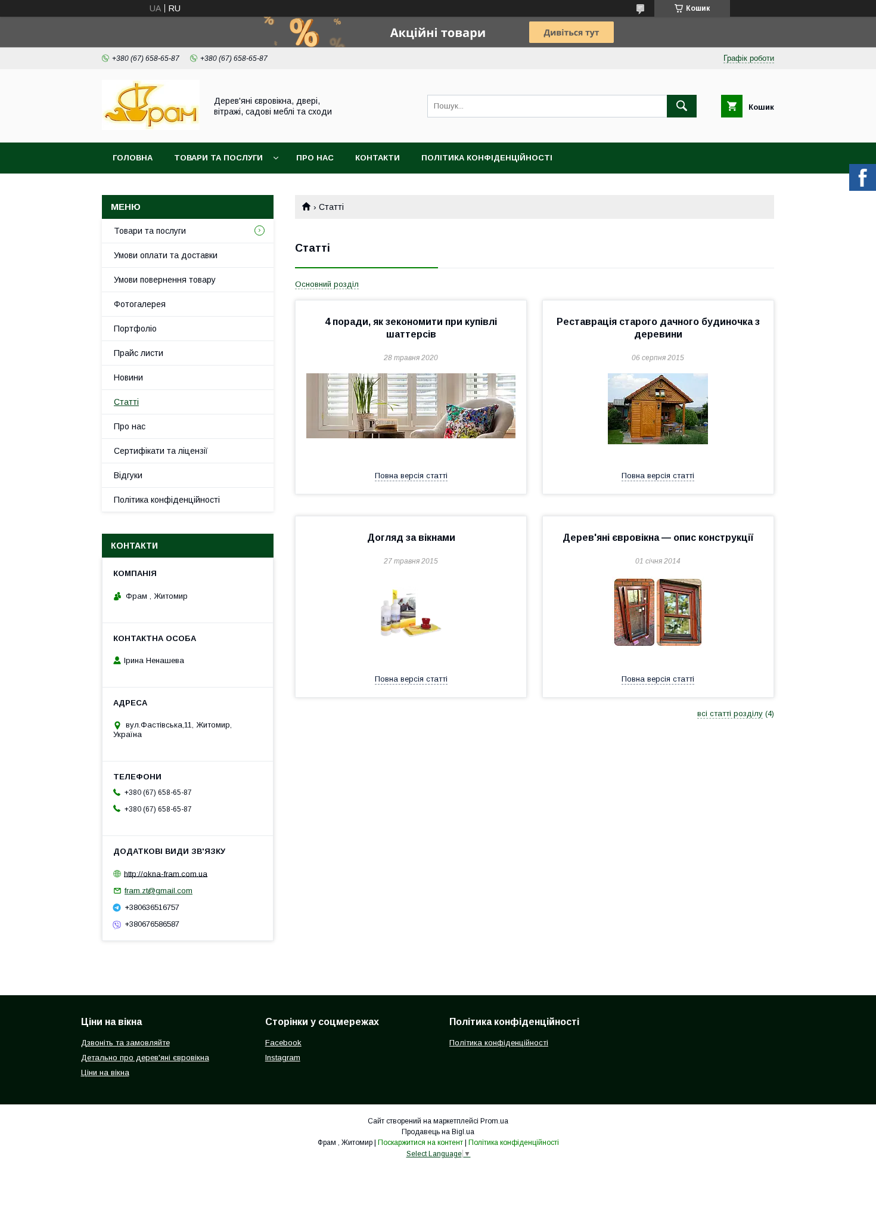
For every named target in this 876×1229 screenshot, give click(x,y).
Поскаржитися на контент (420, 1142)
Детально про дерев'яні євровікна (145, 1057)
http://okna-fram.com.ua (165, 873)
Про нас (315, 157)
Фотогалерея (140, 304)
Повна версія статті (411, 475)
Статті (126, 402)
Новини (128, 377)
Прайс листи (138, 353)
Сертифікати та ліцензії (161, 451)
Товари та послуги (218, 157)
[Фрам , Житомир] (151, 127)
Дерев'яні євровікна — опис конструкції (658, 538)
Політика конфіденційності (486, 157)
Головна (133, 157)
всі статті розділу (730, 713)
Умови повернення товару (165, 279)
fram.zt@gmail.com (158, 890)
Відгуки (128, 475)
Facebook (283, 1042)
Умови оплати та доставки (166, 255)
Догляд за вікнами (411, 538)
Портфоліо (135, 328)
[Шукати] (682, 106)
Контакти (377, 157)
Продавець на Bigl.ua (438, 1132)
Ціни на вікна (105, 1072)
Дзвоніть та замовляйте (125, 1042)
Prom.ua (494, 1121)
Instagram (282, 1057)
